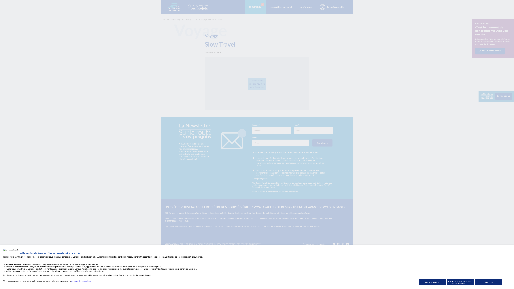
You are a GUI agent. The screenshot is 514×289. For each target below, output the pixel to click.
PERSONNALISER (432, 282)
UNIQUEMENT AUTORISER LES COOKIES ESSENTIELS (460, 282)
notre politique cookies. (81, 281)
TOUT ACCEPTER (488, 282)
